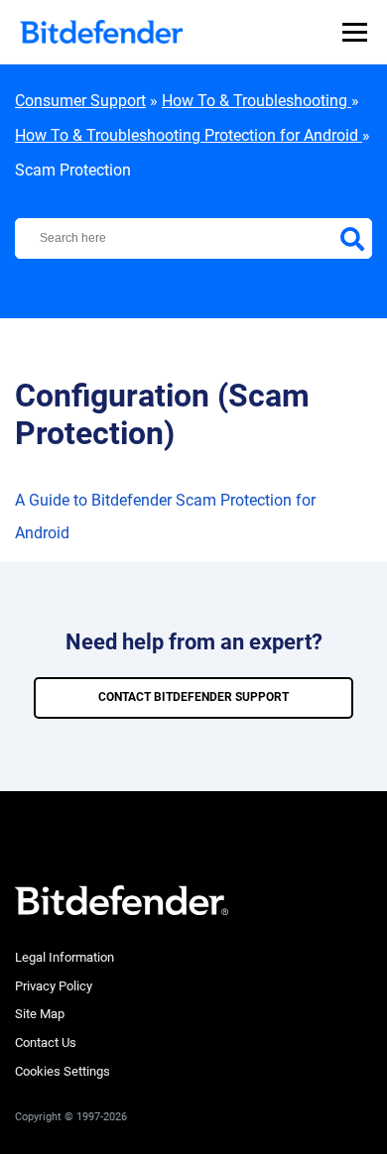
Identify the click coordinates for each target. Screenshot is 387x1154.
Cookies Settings (62, 1071)
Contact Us (45, 1042)
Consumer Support (80, 100)
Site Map (39, 1013)
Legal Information (64, 957)
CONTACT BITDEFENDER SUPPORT (193, 697)
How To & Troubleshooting (256, 100)
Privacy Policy (53, 986)
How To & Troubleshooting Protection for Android (188, 135)
